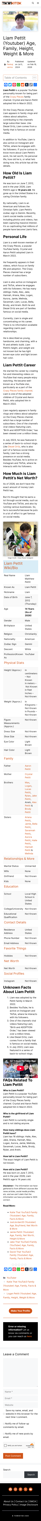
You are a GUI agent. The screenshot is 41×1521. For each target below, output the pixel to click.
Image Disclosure (29, 1504)
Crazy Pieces (17, 96)
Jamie (28, 823)
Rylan (28, 795)
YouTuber (11, 1277)
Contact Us (21, 1501)
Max (27, 782)
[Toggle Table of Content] (33, 77)
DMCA (32, 1501)
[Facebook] (6, 85)
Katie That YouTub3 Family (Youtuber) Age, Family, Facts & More (23, 1215)
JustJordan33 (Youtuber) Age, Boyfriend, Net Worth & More (23, 1225)
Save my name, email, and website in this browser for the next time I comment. (22, 1413)
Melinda (29, 853)
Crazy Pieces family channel (17, 390)
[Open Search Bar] (32, 3)
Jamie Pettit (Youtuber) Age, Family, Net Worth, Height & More (22, 1235)
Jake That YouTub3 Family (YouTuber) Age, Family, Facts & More (23, 1245)
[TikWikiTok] (11, 3)
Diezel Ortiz (14, 446)
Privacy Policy (10, 1504)
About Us (8, 1501)
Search (6, 1469)
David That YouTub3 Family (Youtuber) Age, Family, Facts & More (22, 1255)
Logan (28, 786)
